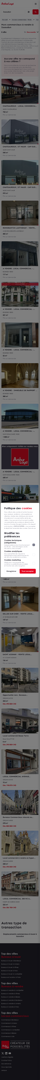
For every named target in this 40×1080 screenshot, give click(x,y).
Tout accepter (28, 571)
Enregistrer (11, 571)
